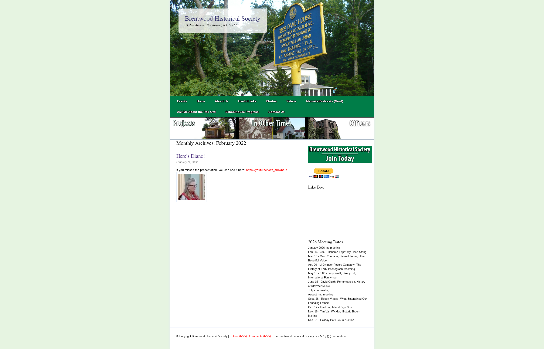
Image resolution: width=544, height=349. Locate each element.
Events (182, 101)
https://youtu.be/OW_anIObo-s (266, 170)
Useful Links (247, 101)
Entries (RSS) (238, 336)
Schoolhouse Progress (242, 111)
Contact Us (276, 111)
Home (201, 101)
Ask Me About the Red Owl (196, 111)
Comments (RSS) (260, 336)
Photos (271, 101)
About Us (221, 101)
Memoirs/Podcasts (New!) (324, 101)
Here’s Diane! (190, 155)
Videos (291, 101)
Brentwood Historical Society (222, 18)
